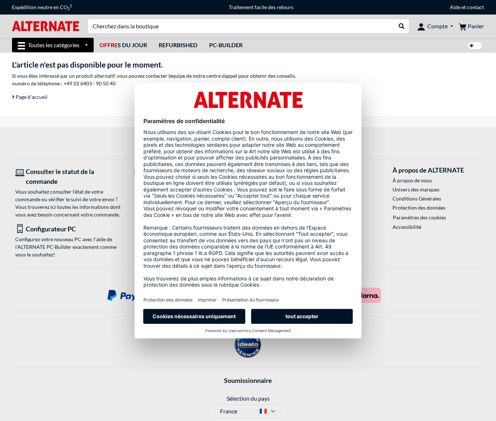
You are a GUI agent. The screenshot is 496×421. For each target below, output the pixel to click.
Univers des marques (416, 189)
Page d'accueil (31, 97)
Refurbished (178, 44)
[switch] (475, 45)
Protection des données (419, 208)
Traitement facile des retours (261, 7)
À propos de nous (412, 180)
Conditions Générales (417, 198)
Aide (455, 7)
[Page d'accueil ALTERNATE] (45, 26)
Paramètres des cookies (419, 217)
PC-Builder (226, 44)
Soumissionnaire (248, 380)
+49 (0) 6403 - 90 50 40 (89, 83)
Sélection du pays (248, 398)
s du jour (123, 44)
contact (475, 7)
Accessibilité (407, 227)
